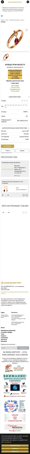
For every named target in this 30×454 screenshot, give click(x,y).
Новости (3, 336)
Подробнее (7, 442)
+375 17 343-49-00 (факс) (16, 316)
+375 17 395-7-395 (15, 317)
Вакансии (4, 341)
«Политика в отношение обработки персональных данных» (14, 292)
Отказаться (15, 448)
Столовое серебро (6, 332)
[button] (2, 1)
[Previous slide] (23, 195)
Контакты (4, 339)
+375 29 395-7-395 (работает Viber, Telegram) (18, 319)
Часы (2, 334)
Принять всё (15, 451)
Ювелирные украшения (8, 330)
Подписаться (23, 348)
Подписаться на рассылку (8, 344)
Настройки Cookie (15, 445)
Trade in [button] (7, 150)
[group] (6, 57)
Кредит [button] (22, 150)
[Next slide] (26, 195)
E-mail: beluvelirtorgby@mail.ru (17, 315)
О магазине (4, 337)
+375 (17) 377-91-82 (7, 169)
